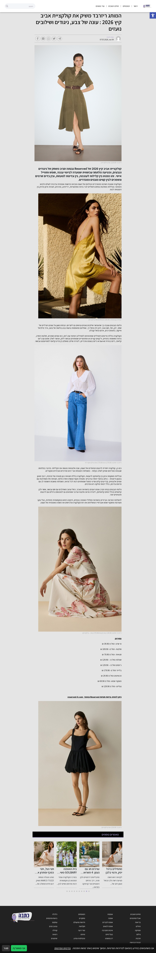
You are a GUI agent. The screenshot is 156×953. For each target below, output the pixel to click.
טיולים (138, 926)
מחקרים (82, 918)
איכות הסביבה (107, 930)
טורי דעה (81, 930)
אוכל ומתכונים (135, 918)
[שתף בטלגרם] (59, 38)
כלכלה (54, 914)
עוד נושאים (100, 6)
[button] (153, 15)
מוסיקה (138, 930)
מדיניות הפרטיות (62, 948)
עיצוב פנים (53, 926)
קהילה (55, 930)
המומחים (126, 6)
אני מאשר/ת (19, 948)
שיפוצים (54, 938)
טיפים (83, 934)
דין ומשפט (109, 938)
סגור (6, 948)
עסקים (54, 922)
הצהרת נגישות (135, 942)
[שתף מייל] (43, 38)
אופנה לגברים (107, 922)
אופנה (110, 918)
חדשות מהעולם (79, 922)
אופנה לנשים (108, 926)
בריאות (138, 922)
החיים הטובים (113, 6)
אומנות (110, 914)
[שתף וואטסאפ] (48, 38)
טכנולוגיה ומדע (79, 938)
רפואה (54, 934)
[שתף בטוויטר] (54, 38)
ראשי (136, 6)
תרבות (138, 938)
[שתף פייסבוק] (37, 38)
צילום (138, 934)
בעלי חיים (109, 934)
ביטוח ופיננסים (51, 918)
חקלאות (82, 926)
